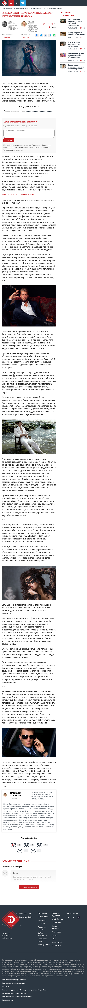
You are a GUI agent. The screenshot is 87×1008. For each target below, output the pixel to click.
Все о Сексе (56, 923)
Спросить (9, 140)
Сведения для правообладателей (14, 993)
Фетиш (54, 935)
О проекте (5, 986)
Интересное (42, 920)
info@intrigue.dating (23, 913)
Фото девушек (44, 945)
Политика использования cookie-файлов (17, 997)
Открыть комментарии (29, 887)
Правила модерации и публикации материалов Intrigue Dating (24, 990)
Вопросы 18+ (57, 942)
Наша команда (7, 1000)
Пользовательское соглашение (13, 983)
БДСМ (54, 939)
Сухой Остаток (57, 919)
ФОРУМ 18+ (56, 946)
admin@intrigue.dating (24, 917)
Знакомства (43, 917)
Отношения (42, 913)
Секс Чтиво (56, 932)
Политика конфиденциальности (14, 980)
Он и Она (41, 924)
